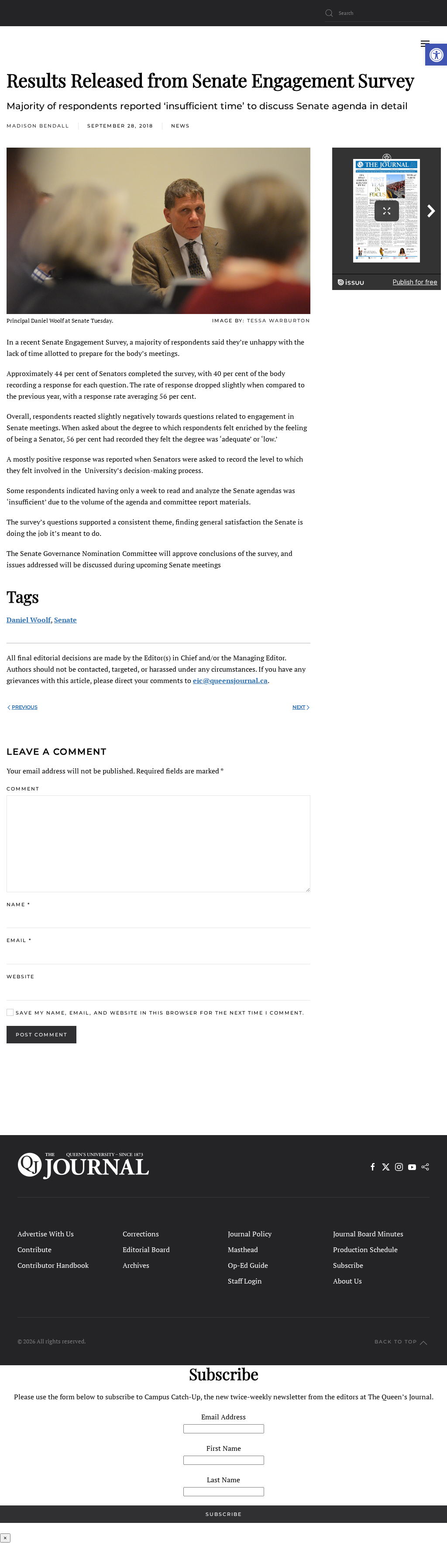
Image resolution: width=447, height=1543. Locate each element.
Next (298, 707)
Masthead (243, 1249)
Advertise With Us (45, 1234)
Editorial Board (146, 1249)
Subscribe (348, 1265)
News (180, 126)
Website (20, 976)
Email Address (223, 1417)
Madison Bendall (38, 126)
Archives (136, 1265)
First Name (223, 1448)
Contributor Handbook (53, 1265)
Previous (25, 707)
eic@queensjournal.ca (230, 680)
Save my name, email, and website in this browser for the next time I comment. (159, 1013)
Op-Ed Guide (248, 1265)
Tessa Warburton (278, 321)
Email (19, 940)
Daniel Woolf (29, 620)
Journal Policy (250, 1234)
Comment (23, 789)
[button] (436, 55)
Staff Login (245, 1281)
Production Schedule (365, 1249)
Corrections (141, 1234)
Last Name (223, 1479)
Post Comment (41, 1035)
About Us (347, 1281)
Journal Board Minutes (368, 1234)
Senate (65, 620)
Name (18, 904)
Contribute (34, 1249)
